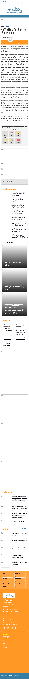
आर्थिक (4, 586)
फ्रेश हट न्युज (6, 637)
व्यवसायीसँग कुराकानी (18, 580)
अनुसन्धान (17, 573)
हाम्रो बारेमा (27, 4)
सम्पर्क (20, 4)
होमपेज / (3, 27)
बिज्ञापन (16, 4)
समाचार (7, 27)
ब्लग (16, 576)
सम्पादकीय (11, 4)
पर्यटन (4, 576)
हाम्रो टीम (23, 4)
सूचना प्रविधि (6, 584)
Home (3, 4)
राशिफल (5, 579)
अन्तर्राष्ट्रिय (17, 584)
